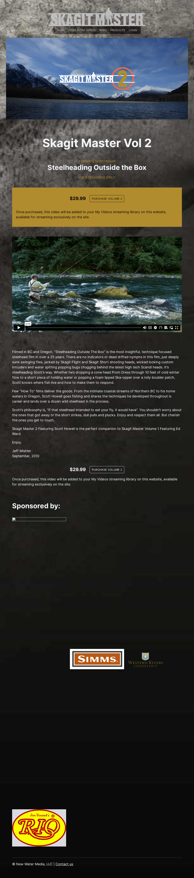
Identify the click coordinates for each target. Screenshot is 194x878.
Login (133, 30)
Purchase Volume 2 (107, 198)
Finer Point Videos (82, 30)
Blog (103, 30)
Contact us (64, 864)
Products (117, 30)
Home (61, 30)
